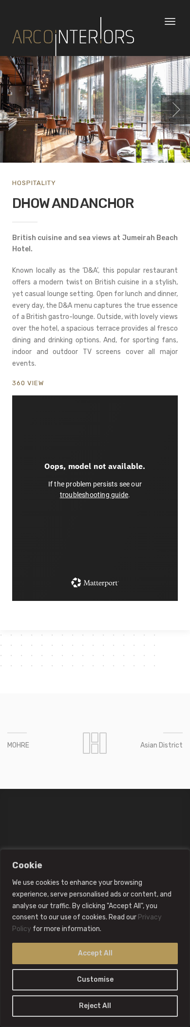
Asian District (161, 745)
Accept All (95, 953)
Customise (95, 979)
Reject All (95, 1006)
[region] (95, 938)
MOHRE (18, 745)
